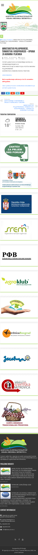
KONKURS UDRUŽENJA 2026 (21, 485)
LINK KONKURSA (7, 75)
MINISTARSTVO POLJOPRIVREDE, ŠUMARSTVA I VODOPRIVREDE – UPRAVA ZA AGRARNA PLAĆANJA (23, 107)
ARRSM (5, 57)
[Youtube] (22, 539)
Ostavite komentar (9, 58)
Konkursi (9, 40)
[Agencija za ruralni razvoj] (19, 10)
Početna (3, 40)
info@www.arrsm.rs (8, 529)
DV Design (23, 548)
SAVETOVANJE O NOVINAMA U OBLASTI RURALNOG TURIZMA (14, 101)
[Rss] (15, 539)
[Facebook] (19, 539)
